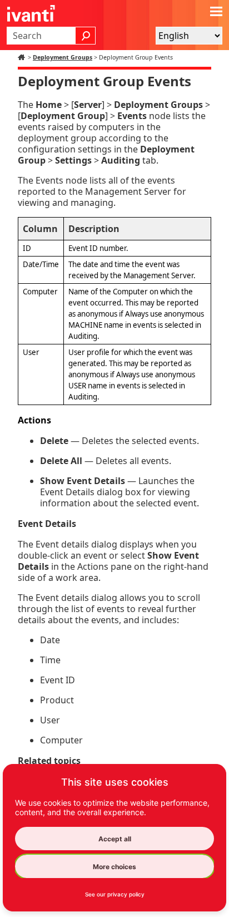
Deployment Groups (62, 57)
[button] (86, 36)
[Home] (23, 57)
